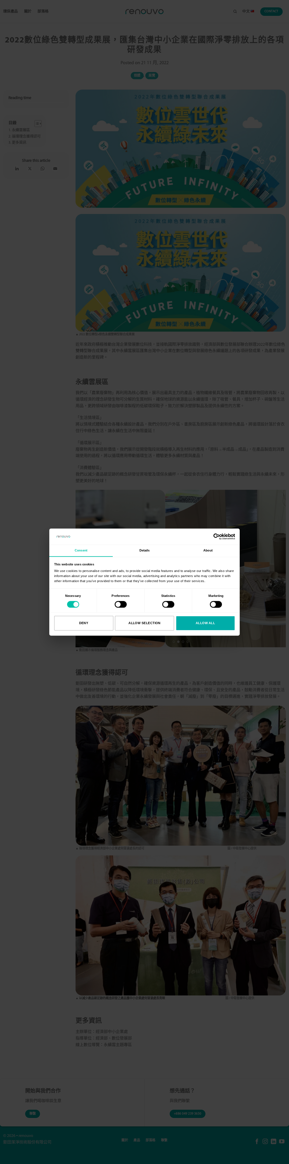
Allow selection (144, 623)
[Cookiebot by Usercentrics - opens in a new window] (216, 536)
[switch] (121, 604)
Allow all (205, 623)
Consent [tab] (81, 550)
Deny (83, 623)
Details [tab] (144, 550)
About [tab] (208, 550)
